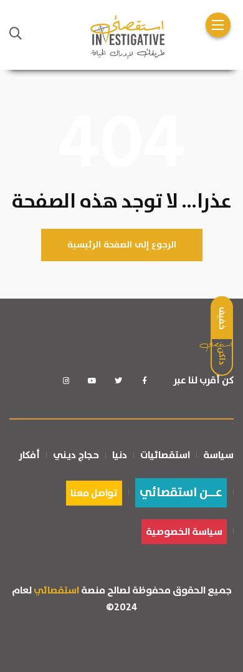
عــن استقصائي (181, 492)
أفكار (29, 455)
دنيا (119, 455)
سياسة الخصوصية (184, 532)
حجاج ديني (76, 455)
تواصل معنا (94, 493)
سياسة (218, 455)
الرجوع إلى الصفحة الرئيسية (121, 245)
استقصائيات (165, 455)
